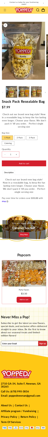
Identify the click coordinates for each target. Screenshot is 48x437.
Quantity (6, 149)
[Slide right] (45, 92)
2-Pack (20, 138)
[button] (5, 10)
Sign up (42, 343)
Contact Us (21, 405)
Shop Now (24, 235)
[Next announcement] (43, 3)
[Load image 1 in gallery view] (11, 91)
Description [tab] (9, 172)
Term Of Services (11, 421)
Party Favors (24, 290)
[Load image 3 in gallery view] (36, 91)
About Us (6, 405)
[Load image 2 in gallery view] (23, 91)
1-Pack (7, 138)
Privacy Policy (9, 416)
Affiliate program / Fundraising (19, 411)
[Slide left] (2, 92)
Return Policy (28, 416)
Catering (8, 143)
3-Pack (32, 138)
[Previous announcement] (4, 3)
